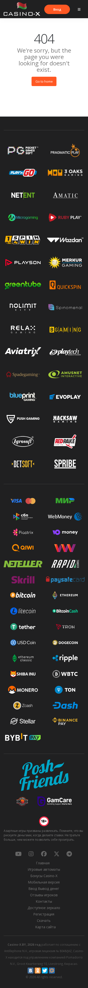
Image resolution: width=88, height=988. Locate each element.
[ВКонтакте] (30, 970)
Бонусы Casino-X (43, 875)
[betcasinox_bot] (69, 854)
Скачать (44, 920)
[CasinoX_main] (56, 854)
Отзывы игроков (44, 895)
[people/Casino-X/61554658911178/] (44, 854)
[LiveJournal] (59, 970)
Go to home (44, 81)
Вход (57, 9)
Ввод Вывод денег (43, 888)
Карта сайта (45, 927)
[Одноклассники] (38, 970)
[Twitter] (45, 970)
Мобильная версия (44, 882)
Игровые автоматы (44, 869)
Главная (43, 863)
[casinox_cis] (31, 854)
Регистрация (43, 914)
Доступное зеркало (44, 907)
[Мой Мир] (52, 970)
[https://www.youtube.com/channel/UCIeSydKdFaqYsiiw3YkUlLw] (18, 854)
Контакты (44, 901)
